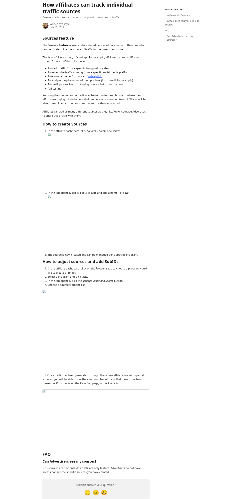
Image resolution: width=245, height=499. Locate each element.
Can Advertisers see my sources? (180, 37)
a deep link (95, 76)
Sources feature (173, 9)
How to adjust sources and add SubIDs (182, 22)
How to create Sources (177, 15)
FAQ (167, 30)
